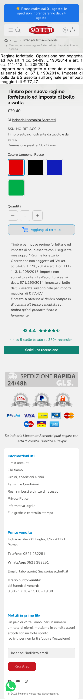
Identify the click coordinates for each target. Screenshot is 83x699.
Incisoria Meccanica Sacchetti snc (38, 694)
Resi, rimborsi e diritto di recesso (33, 491)
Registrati (22, 666)
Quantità (14, 206)
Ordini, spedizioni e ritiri (26, 477)
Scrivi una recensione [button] (41, 350)
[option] (41, 68)
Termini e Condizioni (23, 484)
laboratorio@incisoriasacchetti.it (43, 571)
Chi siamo (15, 470)
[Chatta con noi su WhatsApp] (10, 687)
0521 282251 (38, 562)
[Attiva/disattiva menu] (10, 30)
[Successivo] (73, 13)
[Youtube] (18, 681)
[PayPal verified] (42, 406)
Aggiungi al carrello (46, 229)
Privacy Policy (18, 498)
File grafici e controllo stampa (30, 513)
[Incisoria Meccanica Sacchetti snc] (41, 30)
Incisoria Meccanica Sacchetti (34, 120)
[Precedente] (10, 13)
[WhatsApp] (26, 681)
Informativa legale (21, 505)
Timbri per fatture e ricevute (39, 40)
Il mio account (18, 462)
